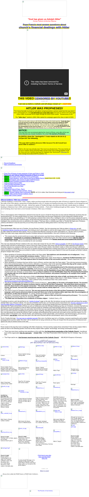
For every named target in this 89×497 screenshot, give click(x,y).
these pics (73, 228)
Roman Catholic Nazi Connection (20, 192)
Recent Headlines (9, 163)
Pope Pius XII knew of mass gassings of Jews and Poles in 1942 (24, 173)
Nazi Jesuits (8, 187)
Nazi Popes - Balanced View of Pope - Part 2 (18, 190)
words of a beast (34, 301)
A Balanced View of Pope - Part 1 (14, 189)
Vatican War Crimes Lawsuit (12, 195)
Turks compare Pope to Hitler (13, 183)
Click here (64, 152)
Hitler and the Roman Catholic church (21, 194)
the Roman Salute (78, 244)
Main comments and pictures (13, 164)
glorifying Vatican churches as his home (15, 230)
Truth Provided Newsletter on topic (14, 184)
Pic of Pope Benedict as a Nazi (13, 186)
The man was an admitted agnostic (27, 318)
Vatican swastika (60, 244)
